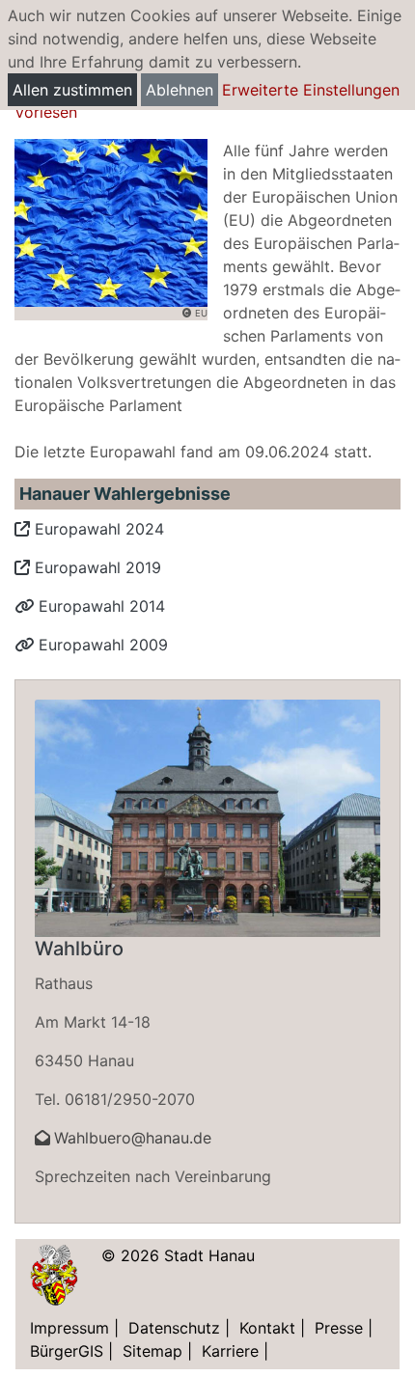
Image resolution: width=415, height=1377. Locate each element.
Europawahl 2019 (95, 567)
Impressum (69, 1327)
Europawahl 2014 (99, 606)
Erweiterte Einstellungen (311, 89)
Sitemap (152, 1351)
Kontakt (267, 1327)
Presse (339, 1327)
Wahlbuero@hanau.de (132, 1137)
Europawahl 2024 (97, 528)
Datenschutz (174, 1327)
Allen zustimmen (72, 89)
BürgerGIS (66, 1351)
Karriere (230, 1351)
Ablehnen (179, 89)
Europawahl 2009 (101, 644)
